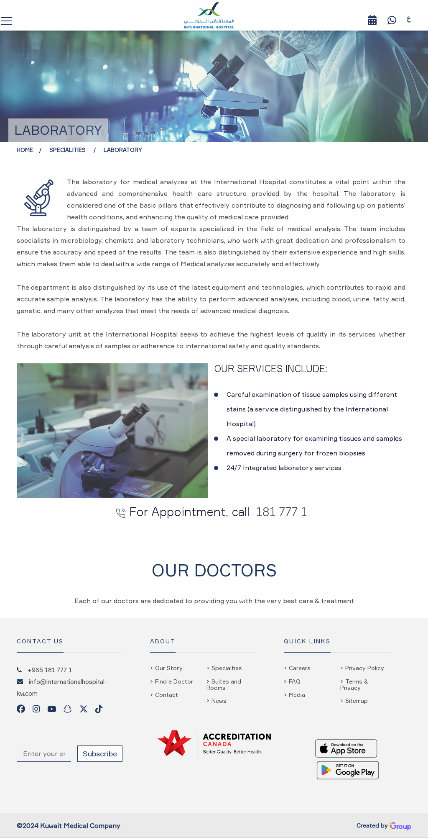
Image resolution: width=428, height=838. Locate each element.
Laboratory (123, 150)
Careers (300, 667)
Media (297, 694)
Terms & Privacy (354, 684)
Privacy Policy (364, 667)
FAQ (295, 681)
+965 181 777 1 (50, 669)
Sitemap (356, 700)
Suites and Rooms (223, 684)
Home (25, 150)
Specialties (226, 667)
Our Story (169, 667)
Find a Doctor (174, 681)
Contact (166, 694)
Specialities (68, 150)
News (219, 700)
